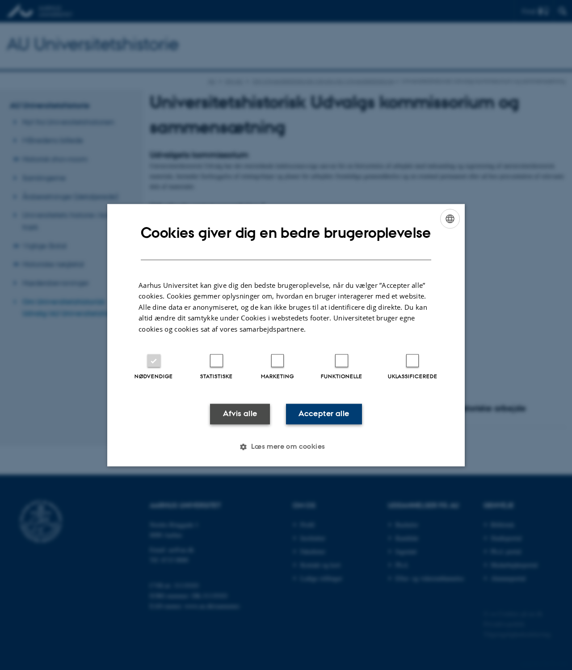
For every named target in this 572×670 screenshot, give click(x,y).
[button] (286, 446)
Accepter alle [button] (324, 414)
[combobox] (450, 218)
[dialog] (286, 335)
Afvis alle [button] (240, 414)
